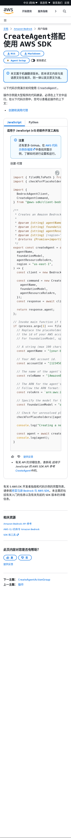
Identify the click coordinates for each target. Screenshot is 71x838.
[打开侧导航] (5, 20)
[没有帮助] (19, 456)
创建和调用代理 (18, 110)
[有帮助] (12, 456)
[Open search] (64, 11)
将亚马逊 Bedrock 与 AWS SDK (30, 490)
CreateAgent (23, 470)
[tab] (14, 122)
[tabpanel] (35, 302)
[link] (42, 28)
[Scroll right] (55, 11)
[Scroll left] (19, 11)
